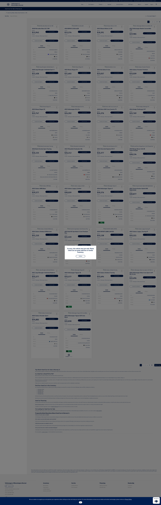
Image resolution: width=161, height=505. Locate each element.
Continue (80, 256)
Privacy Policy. (128, 499)
